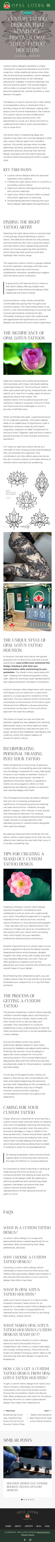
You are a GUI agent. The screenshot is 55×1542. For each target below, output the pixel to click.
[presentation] (27, 1462)
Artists (29, 1526)
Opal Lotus (22, 56)
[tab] (22, 1499)
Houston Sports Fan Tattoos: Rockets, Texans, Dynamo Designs (27, 1487)
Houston (27, 13)
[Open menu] (48, 5)
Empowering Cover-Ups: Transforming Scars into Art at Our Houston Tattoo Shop (14, 1418)
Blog (38, 1526)
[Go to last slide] (8, 1471)
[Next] (47, 1471)
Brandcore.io (43, 1532)
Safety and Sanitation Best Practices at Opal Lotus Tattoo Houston (41, 1416)
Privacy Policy (27, 1535)
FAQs (47, 1526)
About (18, 1526)
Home (8, 1526)
